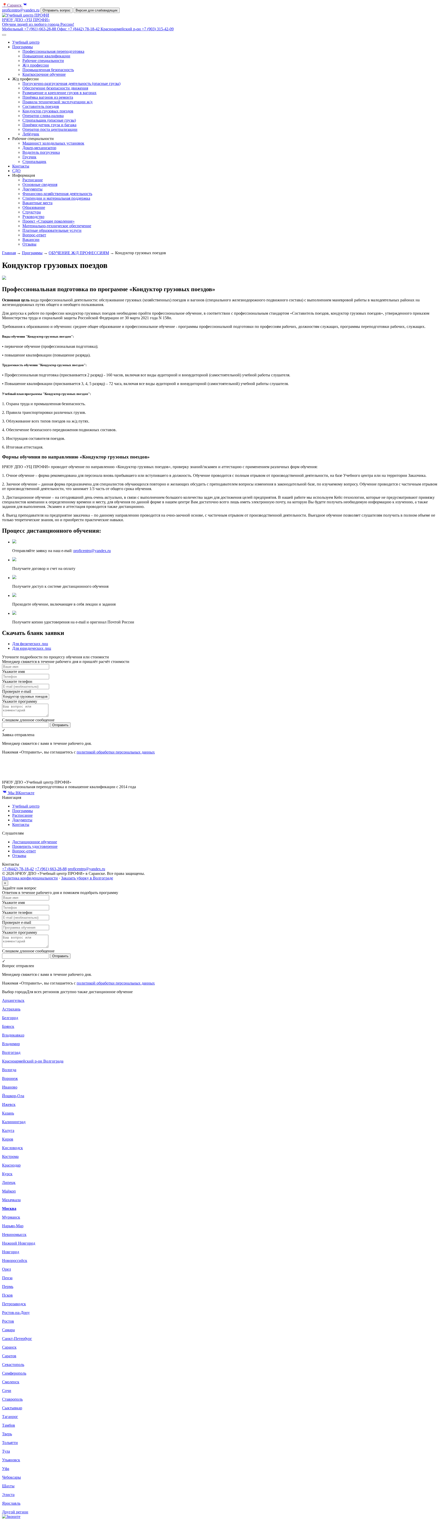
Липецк (9, 1182)
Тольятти (10, 1442)
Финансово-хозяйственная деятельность (57, 193)
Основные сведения (39, 184)
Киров (7, 1139)
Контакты (20, 166)
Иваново (9, 1087)
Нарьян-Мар (12, 1226)
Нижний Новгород (18, 1243)
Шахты (8, 1486)
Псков (7, 1295)
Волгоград (11, 1052)
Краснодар (11, 1165)
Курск (7, 1174)
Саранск (12, 5)
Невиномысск (14, 1234)
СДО (16, 171)
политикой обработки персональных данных (116, 752)
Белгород (10, 1018)
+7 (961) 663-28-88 (51, 869)
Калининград (13, 1122)
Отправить (60, 725)
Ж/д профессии (35, 65)
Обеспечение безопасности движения (55, 88)
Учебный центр (25, 42)
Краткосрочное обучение (44, 74)
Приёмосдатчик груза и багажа (49, 125)
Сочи (6, 1390)
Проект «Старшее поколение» (48, 221)
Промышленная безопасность (48, 70)
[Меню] (4, 35)
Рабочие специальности (43, 60)
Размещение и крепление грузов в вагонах (59, 93)
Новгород (10, 1252)
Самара (8, 1330)
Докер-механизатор (39, 148)
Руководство (33, 216)
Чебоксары (11, 1477)
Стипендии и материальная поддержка (56, 198)
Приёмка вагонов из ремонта (47, 97)
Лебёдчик (30, 134)
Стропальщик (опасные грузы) (49, 120)
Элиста (8, 1494)
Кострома (10, 1156)
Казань (8, 1113)
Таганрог (10, 1416)
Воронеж (10, 1078)
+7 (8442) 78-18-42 (18, 869)
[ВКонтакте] (25, 5)
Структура (31, 212)
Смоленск (10, 1382)
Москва (9, 1208)
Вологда (9, 1070)
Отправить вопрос (57, 10)
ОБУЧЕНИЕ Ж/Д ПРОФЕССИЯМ (79, 253)
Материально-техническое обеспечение (56, 226)
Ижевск (9, 1104)
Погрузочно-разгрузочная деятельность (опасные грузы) (71, 83)
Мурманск (11, 1217)
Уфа (5, 1468)
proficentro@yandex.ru (20, 10)
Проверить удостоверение (35, 846)
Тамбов (8, 1425)
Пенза (7, 1278)
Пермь (7, 1286)
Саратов (9, 1356)
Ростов (8, 1321)
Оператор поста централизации (49, 129)
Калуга (8, 1130)
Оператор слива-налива (43, 115)
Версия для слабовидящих (97, 10)
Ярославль (11, 1503)
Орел (6, 1269)
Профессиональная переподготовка (53, 51)
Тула (6, 1451)
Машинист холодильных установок (53, 143)
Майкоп (9, 1191)
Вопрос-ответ (34, 235)
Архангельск (13, 1000)
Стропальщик (34, 161)
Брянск (8, 1026)
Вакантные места (37, 203)
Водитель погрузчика (41, 152)
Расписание (32, 180)
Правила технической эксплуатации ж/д (57, 102)
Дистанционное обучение (34, 842)
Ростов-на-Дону (16, 1312)
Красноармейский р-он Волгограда (32, 1061)
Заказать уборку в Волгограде (87, 878)
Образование (33, 207)
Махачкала (11, 1200)
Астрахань (11, 1009)
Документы (32, 189)
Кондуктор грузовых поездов (47, 111)
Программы (22, 47)
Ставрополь (12, 1399)
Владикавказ (13, 1035)
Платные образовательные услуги (51, 230)
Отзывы (29, 244)
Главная (9, 253)
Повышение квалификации (46, 56)
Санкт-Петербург (17, 1338)
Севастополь (13, 1364)
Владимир (11, 1044)
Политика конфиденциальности (30, 878)
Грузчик (29, 157)
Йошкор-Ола (13, 1096)
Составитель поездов (40, 106)
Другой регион (15, 1512)
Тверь (7, 1434)
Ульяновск (11, 1460)
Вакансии (30, 239)
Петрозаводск (14, 1304)
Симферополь (14, 1373)
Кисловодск (12, 1148)
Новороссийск (14, 1260)
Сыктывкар (12, 1408)
